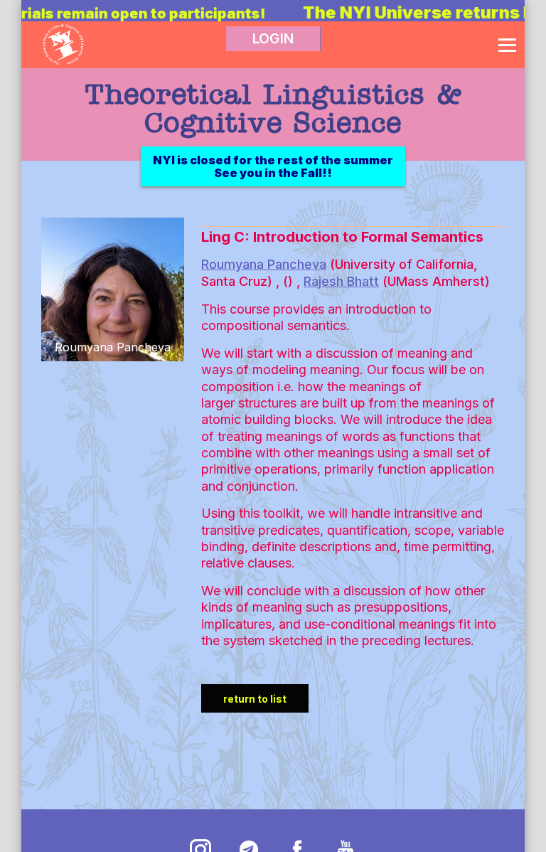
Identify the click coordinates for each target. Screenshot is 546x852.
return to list (255, 699)
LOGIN (273, 39)
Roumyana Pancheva (263, 264)
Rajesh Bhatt (341, 281)
